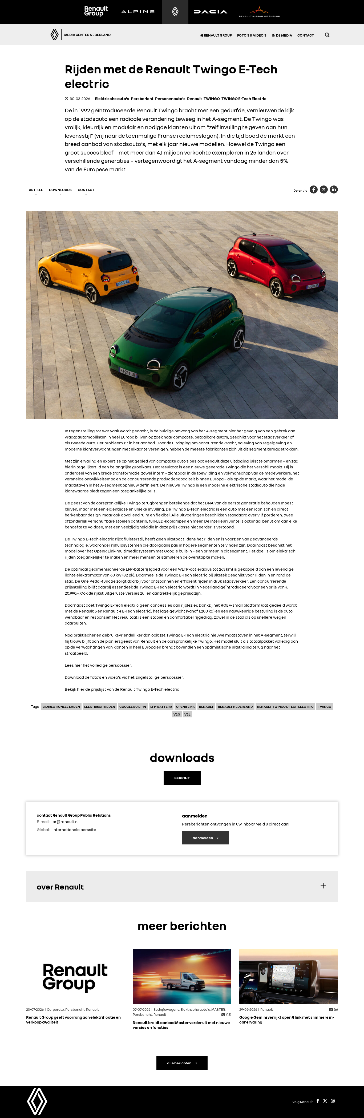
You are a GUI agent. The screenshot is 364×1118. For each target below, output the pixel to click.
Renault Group (217, 35)
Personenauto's (170, 98)
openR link (185, 707)
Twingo (324, 707)
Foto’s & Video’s (251, 35)
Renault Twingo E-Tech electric (285, 707)
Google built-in (132, 707)
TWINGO (212, 98)
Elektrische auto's (112, 98)
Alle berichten (179, 1063)
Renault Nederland (235, 707)
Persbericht (142, 98)
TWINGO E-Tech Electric (243, 98)
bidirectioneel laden (61, 707)
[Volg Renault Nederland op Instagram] (333, 1101)
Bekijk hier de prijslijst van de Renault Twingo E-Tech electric (122, 689)
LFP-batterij (161, 707)
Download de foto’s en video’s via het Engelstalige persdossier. (124, 677)
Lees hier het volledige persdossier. (98, 665)
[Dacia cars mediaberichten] (210, 12)
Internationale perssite (74, 829)
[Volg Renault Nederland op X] (325, 1101)
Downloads (60, 190)
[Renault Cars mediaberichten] (175, 12)
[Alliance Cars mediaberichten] (259, 12)
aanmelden (203, 837)
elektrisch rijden (99, 707)
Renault (194, 98)
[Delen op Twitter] (324, 189)
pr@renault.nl (65, 821)
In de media (282, 35)
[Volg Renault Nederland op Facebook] (318, 1101)
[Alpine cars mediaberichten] (138, 12)
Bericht (182, 778)
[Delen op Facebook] (314, 189)
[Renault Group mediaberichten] (96, 12)
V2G (176, 714)
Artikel (36, 190)
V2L (187, 714)
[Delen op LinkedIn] (334, 189)
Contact (305, 35)
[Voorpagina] (46, 34)
